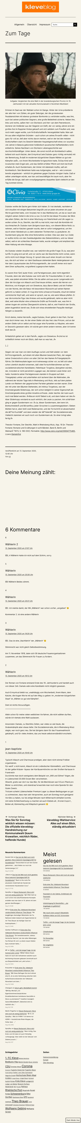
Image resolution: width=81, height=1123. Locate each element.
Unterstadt (9, 1105)
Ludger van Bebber (11, 1084)
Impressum (44, 24)
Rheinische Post (13, 1090)
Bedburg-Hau (11, 1062)
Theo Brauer (20, 1101)
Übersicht (32, 24)
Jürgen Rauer (24, 1078)
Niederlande (9, 1086)
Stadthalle (8, 1101)
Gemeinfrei (16, 434)
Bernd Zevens (23, 1062)
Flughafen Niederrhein (18, 1070)
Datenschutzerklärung (50, 1057)
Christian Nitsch (16, 1067)
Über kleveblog (48, 1062)
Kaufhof (7, 1081)
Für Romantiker (48, 938)
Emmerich (7, 1070)
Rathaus (24, 1087)
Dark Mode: (71, 1120)
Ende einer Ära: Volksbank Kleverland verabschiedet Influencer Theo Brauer (21, 932)
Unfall (30, 1101)
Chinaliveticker (48, 931)
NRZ (15, 1086)
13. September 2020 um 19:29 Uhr (19, 634)
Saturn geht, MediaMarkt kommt (26, 988)
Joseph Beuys (16, 1078)
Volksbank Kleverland (19, 1105)
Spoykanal (31, 1097)
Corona (27, 1066)
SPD (25, 1097)
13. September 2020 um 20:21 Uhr (19, 601)
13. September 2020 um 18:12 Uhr (18, 676)
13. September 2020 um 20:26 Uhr (19, 575)
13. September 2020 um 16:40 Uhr (19, 753)
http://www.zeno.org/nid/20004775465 (57, 431)
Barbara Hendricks (24, 1058)
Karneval (31, 1078)
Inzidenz (8, 1078)
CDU (7, 1066)
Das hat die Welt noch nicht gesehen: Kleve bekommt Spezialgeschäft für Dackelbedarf (20, 859)
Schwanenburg (18, 1093)
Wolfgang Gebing (15, 1108)
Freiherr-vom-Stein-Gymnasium (22, 1072)
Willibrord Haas (29, 1105)
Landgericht (30, 1081)
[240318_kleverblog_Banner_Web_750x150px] (40, 195)
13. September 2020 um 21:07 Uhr (19, 548)
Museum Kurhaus (24, 1084)
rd (10, 456)
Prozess (18, 1086)
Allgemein (19, 24)
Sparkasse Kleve (18, 1097)
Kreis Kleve (20, 1081)
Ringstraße (26, 1090)
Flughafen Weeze (30, 1070)
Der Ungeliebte (48, 945)
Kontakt (45, 1060)
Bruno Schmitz (33, 1062)
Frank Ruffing (8, 1072)
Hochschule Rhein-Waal (26, 1075)
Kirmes (12, 1081)
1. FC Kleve (12, 1057)
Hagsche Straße (10, 1075)
